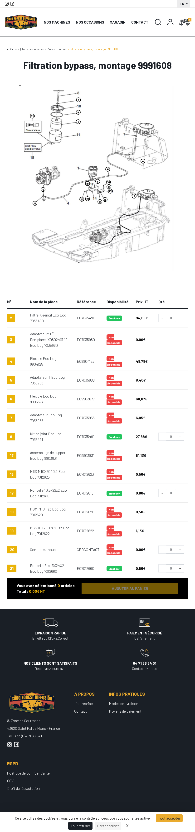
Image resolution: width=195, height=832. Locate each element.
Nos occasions (90, 22)
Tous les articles (33, 49)
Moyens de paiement (125, 711)
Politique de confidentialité (28, 773)
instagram (9, 746)
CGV (10, 780)
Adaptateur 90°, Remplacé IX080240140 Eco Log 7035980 (49, 339)
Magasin (118, 22)
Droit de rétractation (23, 788)
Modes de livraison (123, 703)
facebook (16, 746)
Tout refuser (80, 825)
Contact (139, 22)
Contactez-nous (43, 549)
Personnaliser (108, 825)
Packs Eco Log (57, 49)
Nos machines (57, 22)
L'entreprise (83, 703)
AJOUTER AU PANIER (130, 588)
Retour (15, 49)
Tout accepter (169, 818)
